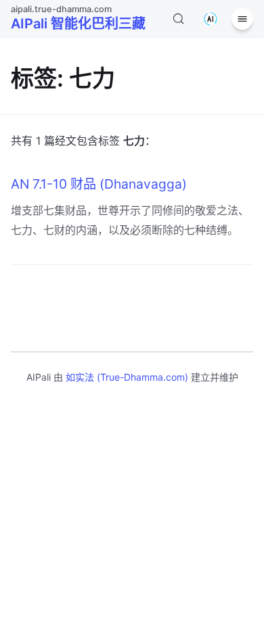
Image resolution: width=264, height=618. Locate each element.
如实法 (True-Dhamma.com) (127, 377)
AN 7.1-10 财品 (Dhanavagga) (99, 184)
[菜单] (242, 19)
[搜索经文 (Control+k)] (178, 18)
